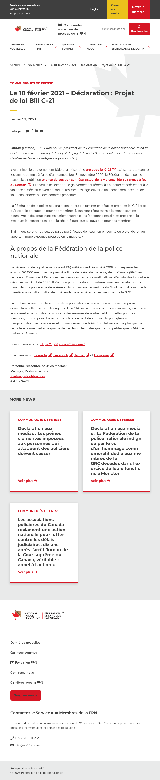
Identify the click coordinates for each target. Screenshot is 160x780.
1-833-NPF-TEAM (20, 9)
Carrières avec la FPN (26, 683)
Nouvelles (35, 65)
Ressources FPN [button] (44, 46)
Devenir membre (138, 9)
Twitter (81, 355)
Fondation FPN (25, 663)
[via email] (41, 131)
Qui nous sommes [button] (68, 46)
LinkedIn (43, 355)
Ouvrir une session (115, 9)
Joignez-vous (25, 695)
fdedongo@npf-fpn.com (27, 376)
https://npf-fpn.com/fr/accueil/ (62, 344)
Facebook (63, 355)
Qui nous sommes (23, 653)
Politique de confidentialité (27, 768)
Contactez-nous (22, 673)
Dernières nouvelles (17, 46)
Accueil (15, 65)
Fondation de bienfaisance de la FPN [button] (128, 46)
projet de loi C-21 (101, 170)
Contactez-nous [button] (95, 46)
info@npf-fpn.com (20, 13)
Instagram (104, 355)
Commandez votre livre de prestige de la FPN (72, 29)
